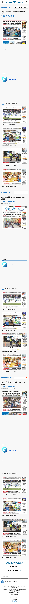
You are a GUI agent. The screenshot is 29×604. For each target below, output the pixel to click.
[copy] (14, 16)
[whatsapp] (4, 16)
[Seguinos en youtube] (13, 567)
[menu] (2, 2)
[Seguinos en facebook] (18, 567)
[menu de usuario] (26, 2)
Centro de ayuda (14, 594)
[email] (11, 16)
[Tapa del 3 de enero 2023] (14, 156)
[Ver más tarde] (1, 16)
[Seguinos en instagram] (16, 567)
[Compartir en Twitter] (9, 16)
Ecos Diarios (12, 79)
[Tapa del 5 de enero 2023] (14, 177)
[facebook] (6, 16)
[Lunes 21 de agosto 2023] (14, 114)
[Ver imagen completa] (26, 22)
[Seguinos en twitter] (10, 567)
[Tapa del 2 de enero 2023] (14, 135)
